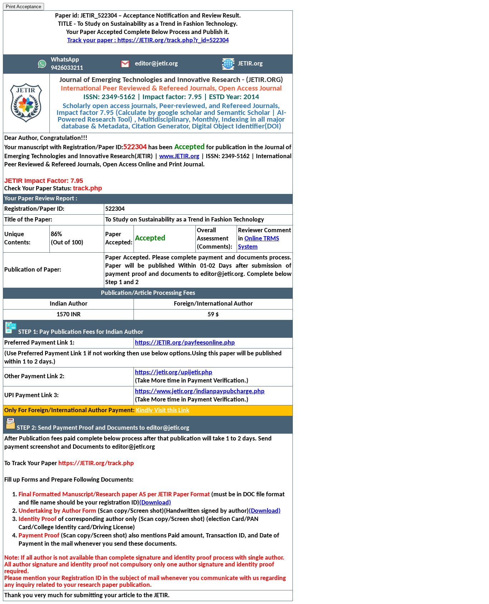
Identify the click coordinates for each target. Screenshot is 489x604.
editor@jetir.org (156, 63)
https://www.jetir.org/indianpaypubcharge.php (200, 391)
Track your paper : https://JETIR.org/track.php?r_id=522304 (148, 40)
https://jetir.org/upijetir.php (173, 372)
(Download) (155, 503)
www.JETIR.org (179, 156)
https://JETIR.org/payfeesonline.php (185, 343)
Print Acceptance (23, 6)
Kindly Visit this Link (162, 410)
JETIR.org (250, 63)
